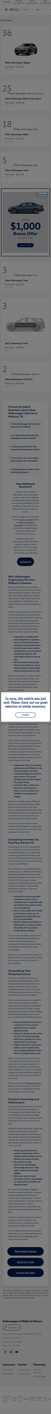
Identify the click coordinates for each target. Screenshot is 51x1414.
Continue (25, 715)
